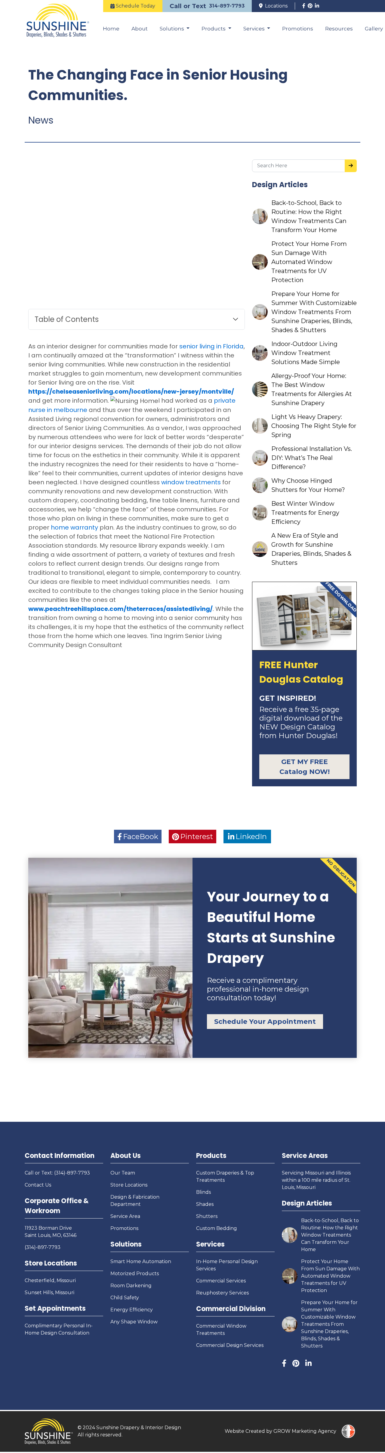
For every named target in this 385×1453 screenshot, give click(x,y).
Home (111, 29)
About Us (125, 1155)
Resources (339, 29)
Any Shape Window (134, 1322)
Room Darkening (131, 1285)
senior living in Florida (211, 346)
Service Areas (305, 1155)
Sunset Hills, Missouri (49, 1292)
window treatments (191, 482)
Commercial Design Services (229, 1345)
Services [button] (254, 29)
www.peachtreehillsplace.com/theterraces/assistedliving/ (120, 609)
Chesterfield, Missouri (50, 1280)
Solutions (126, 1244)
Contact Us (38, 1185)
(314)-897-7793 (42, 1247)
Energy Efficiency (131, 1310)
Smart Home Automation (140, 1261)
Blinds (203, 1192)
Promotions (297, 29)
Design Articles (307, 1203)
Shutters (206, 1216)
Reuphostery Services (222, 1293)
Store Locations (51, 1263)
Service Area (125, 1216)
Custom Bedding (216, 1228)
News (41, 120)
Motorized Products (134, 1273)
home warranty (74, 527)
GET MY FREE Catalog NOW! (304, 767)
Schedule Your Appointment (265, 1021)
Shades (205, 1204)
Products (211, 1155)
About (139, 29)
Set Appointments (55, 1308)
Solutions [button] (172, 29)
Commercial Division (231, 1308)
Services (210, 1244)
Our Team (122, 1173)
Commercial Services (221, 1281)
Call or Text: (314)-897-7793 (57, 1173)
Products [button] (214, 29)
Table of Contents (67, 319)
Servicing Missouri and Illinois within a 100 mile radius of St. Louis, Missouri (316, 1180)
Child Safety (124, 1297)
